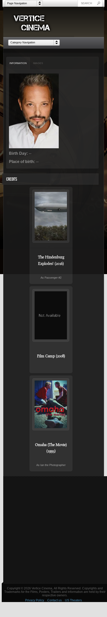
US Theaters (73, 600)
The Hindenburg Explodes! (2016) (51, 260)
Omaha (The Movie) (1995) (51, 447)
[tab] (18, 63)
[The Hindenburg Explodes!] (51, 216)
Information (18, 63)
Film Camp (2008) (51, 356)
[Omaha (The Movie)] (51, 404)
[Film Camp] (51, 315)
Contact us (54, 600)
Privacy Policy (34, 600)
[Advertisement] (53, 529)
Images (38, 63)
